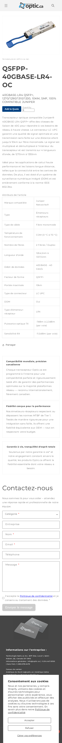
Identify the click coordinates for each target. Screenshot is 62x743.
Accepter (29, 720)
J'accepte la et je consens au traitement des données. (32, 598)
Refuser (29, 728)
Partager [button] (11, 344)
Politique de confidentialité (36, 596)
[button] (6, 5)
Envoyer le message (19, 607)
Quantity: (27, 107)
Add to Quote (12, 109)
